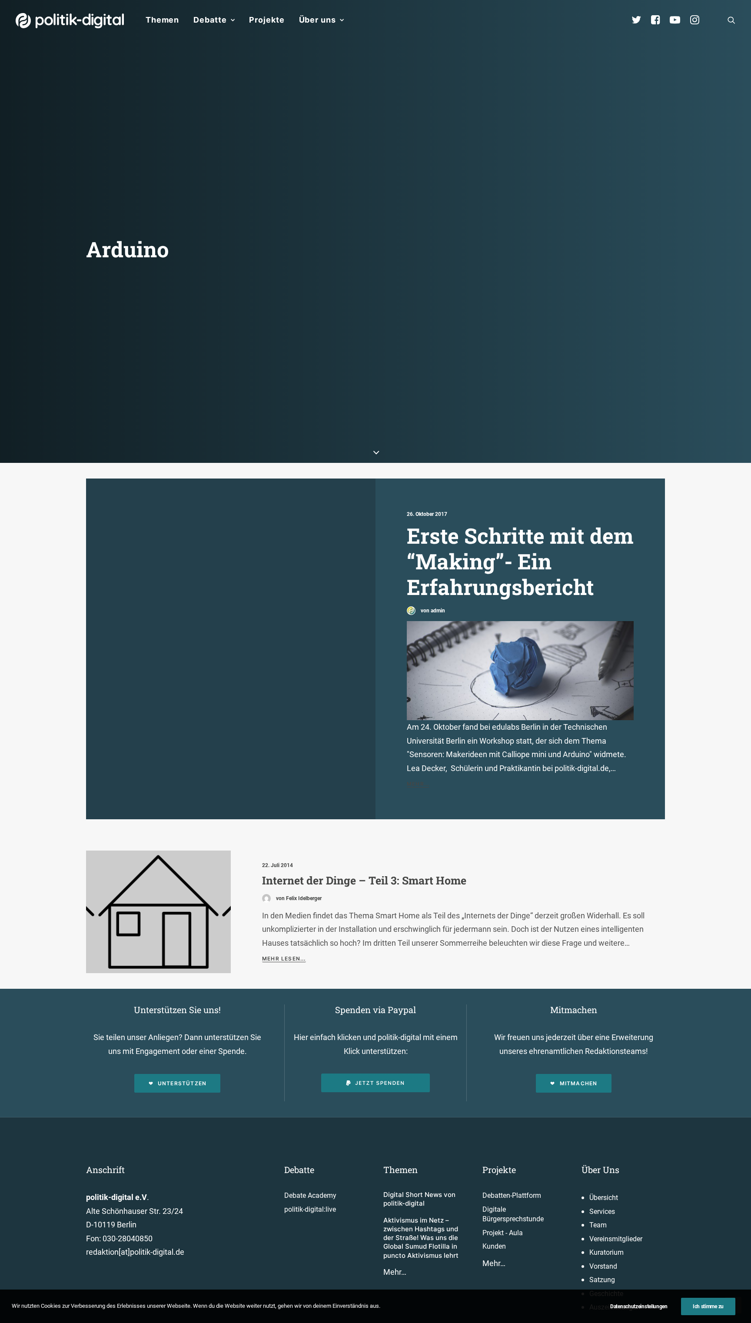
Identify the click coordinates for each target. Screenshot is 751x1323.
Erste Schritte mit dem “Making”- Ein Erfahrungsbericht (520, 561)
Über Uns (600, 1169)
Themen (162, 19)
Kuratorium (606, 1252)
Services (602, 1211)
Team (598, 1225)
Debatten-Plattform (511, 1195)
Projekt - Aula (502, 1233)
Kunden (494, 1246)
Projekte (266, 19)
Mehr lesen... (284, 958)
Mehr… (394, 1271)
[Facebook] (659, 20)
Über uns (317, 19)
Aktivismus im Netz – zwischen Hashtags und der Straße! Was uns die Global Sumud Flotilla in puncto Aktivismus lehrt (421, 1238)
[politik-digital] (70, 20)
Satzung (602, 1280)
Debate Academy (310, 1195)
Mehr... (418, 784)
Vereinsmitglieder (615, 1239)
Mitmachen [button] (579, 1083)
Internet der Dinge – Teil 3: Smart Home (364, 880)
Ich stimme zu (708, 1306)
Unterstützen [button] (182, 1083)
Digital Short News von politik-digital (419, 1198)
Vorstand (603, 1266)
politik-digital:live (310, 1209)
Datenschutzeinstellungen (639, 1306)
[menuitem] (162, 20)
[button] (731, 20)
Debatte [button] (209, 19)
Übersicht (603, 1197)
